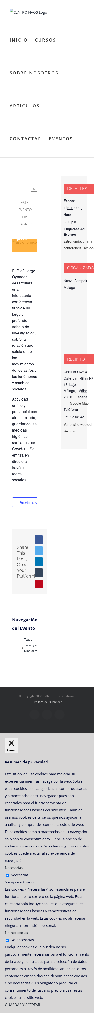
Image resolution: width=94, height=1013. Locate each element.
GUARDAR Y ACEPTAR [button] (22, 1004)
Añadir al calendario (36, 502)
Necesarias (19, 874)
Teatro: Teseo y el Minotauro (30, 645)
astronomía (72, 241)
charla (87, 241)
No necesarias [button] (16, 932)
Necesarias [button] (14, 867)
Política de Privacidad (48, 702)
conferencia (72, 248)
